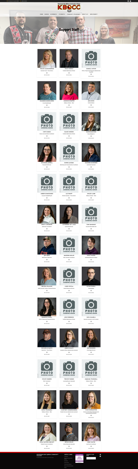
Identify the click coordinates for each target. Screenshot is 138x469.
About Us (85, 14)
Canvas (46, 14)
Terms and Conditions (67, 464)
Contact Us (66, 456)
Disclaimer (66, 460)
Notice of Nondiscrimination (68, 465)
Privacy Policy (66, 462)
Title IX (65, 467)
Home (41, 14)
